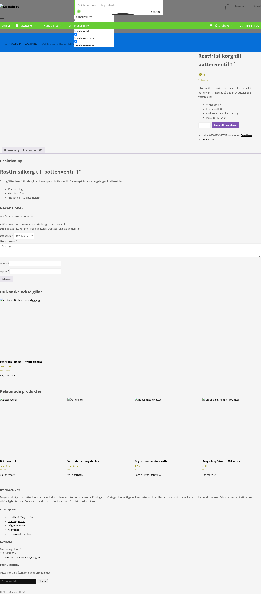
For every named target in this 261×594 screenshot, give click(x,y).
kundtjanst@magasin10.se (32, 557)
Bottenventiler (206, 139)
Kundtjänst (51, 25)
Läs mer (206, 475)
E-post (4, 271)
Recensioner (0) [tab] (32, 150)
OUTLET (7, 25)
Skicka (42, 581)
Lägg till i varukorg (225, 125)
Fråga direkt (221, 25)
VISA (158, 475)
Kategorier (26, 25)
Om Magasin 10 (79, 25)
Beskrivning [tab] (11, 150)
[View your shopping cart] (226, 8)
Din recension (8, 241)
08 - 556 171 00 (249, 25)
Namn (4, 263)
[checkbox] (93, 36)
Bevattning (247, 135)
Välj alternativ (7, 375)
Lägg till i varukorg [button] (145, 475)
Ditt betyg (6, 235)
